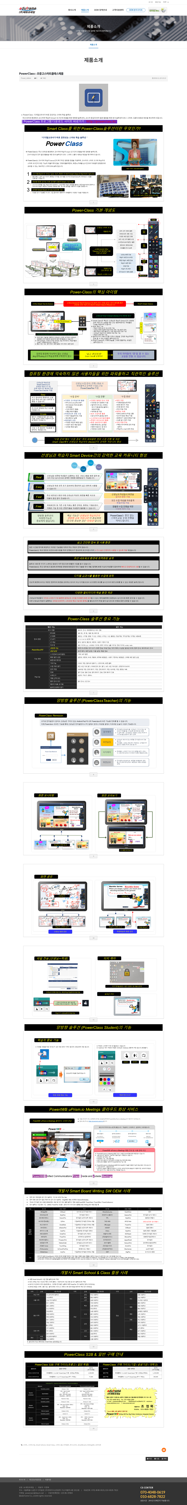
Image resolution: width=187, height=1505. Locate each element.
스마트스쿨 (58, 1445)
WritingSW (91, 1445)
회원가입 (158, 2)
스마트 (25, 1445)
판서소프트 (73, 1445)
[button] (149, 1459)
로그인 (151, 2)
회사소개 (22, 1480)
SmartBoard (82, 1445)
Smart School (41, 1445)
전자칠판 (66, 1445)
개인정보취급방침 (35, 1480)
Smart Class (50, 1445)
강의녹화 (98, 1445)
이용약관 (48, 1480)
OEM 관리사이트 (136, 10)
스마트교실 (31, 1445)
